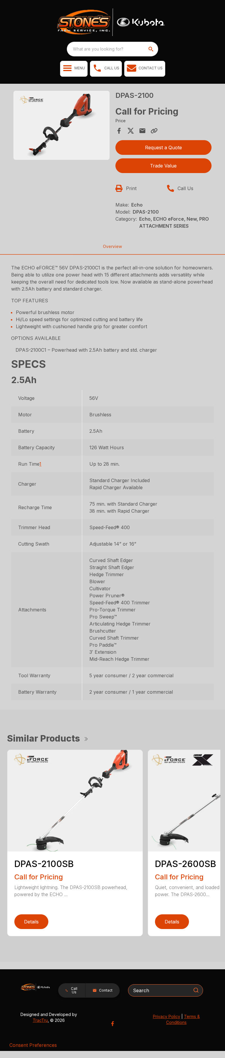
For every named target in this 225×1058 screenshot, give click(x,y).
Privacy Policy (166, 1016)
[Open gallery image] (61, 125)
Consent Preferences (33, 1045)
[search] (151, 49)
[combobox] (112, 49)
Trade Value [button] (163, 166)
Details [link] (31, 922)
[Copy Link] (154, 130)
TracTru (40, 1020)
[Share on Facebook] (118, 130)
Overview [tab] (112, 246)
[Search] (196, 990)
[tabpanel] (61, 126)
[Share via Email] (142, 130)
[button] (74, 69)
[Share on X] (130, 130)
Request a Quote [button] (163, 147)
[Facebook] (112, 1023)
